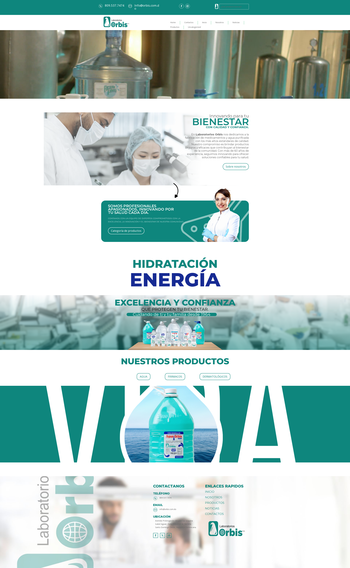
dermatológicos (215, 376)
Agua (143, 376)
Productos (174, 27)
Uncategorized (194, 27)
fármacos (175, 376)
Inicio (204, 22)
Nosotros (219, 22)
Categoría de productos (126, 231)
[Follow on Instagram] (187, 6)
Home (173, 22)
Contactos (188, 22)
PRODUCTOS (214, 502)
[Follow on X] (162, 535)
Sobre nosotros (236, 166)
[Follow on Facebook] (181, 6)
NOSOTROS (213, 497)
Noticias (236, 22)
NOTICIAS (212, 508)
